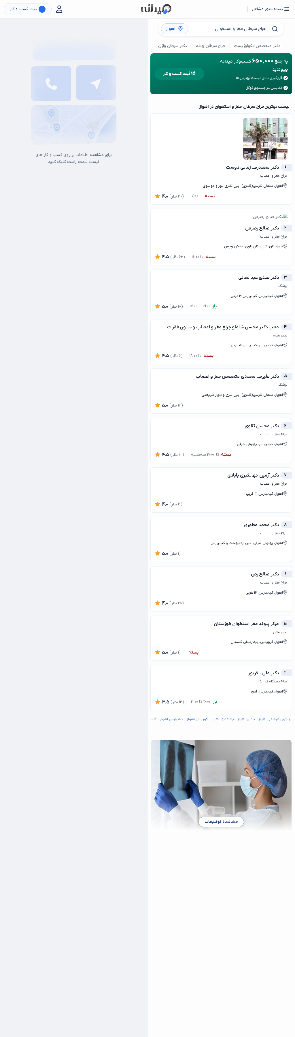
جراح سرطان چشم (210, 46)
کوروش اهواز (197, 719)
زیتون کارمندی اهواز (274, 719)
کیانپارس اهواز (171, 719)
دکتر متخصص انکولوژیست (257, 46)
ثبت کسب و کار (27, 9)
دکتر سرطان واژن (172, 46)
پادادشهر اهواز (222, 719)
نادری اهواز (246, 719)
